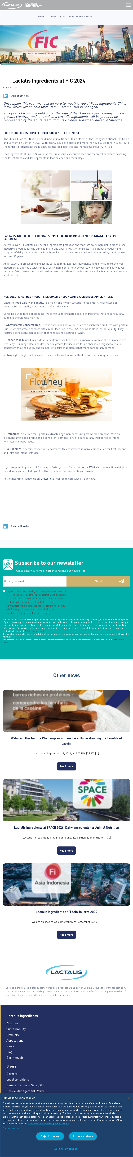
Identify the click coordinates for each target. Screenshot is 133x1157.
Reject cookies (50, 1136)
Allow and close (83, 1136)
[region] (66, 1125)
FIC (29, 139)
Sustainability (16, 1029)
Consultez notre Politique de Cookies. (48, 1123)
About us (12, 1023)
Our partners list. (11, 1128)
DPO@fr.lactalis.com (34, 631)
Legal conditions (17, 1079)
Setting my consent (66, 1148)
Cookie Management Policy (25, 1091)
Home (41, 16)
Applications (15, 1040)
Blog (9, 1052)
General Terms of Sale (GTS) (25, 1085)
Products (12, 1035)
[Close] (129, 1098)
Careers (11, 1073)
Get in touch (14, 1057)
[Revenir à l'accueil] (12, 5)
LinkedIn (46, 478)
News (53, 16)
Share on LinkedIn (19, 95)
